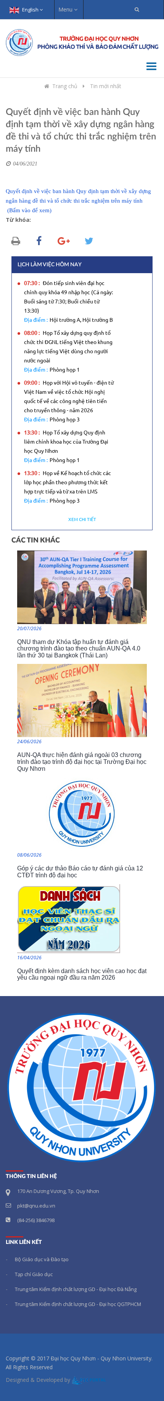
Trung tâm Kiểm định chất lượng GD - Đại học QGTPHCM (78, 1304)
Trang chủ (64, 86)
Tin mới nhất (105, 86)
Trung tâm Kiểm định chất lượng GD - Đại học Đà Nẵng (76, 1289)
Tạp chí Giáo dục (34, 1274)
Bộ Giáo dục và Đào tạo (42, 1259)
